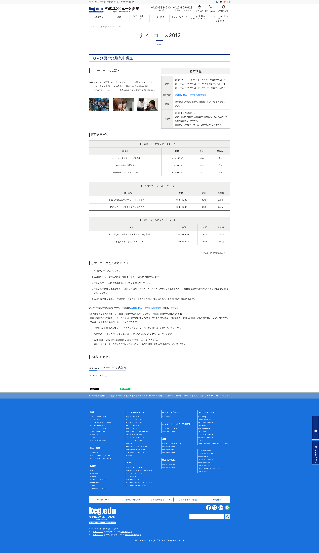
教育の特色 (94, 473)
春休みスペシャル (132, 426)
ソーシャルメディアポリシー (209, 468)
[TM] (102, 515)
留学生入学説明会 (168, 464)
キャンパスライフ (180, 17)
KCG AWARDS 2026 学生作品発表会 (139, 470)
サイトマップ (203, 471)
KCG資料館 (216, 499)
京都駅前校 (94, 452)
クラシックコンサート (134, 473)
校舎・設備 (160, 17)
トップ (91, 27)
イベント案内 (101, 27)
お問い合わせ (210, 11)
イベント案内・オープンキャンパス (200, 17)
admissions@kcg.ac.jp (133, 535)
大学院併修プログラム (98, 488)
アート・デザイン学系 (98, 417)
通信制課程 (94, 435)
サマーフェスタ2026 (134, 467)
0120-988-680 (98, 532)
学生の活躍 (166, 417)
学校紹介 (99, 17)
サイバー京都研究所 (205, 423)
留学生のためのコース (98, 432)
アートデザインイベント (135, 452)
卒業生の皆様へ (157, 395)
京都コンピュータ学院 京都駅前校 (190, 95)
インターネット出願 (169, 429)
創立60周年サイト (205, 429)
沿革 (91, 470)
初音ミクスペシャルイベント (136, 447)
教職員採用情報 (199, 395)
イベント (130, 463)
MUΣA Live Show (132, 479)
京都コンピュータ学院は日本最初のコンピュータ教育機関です (110, 2)
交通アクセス (203, 456)
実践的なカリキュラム (98, 479)
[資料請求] (315, 428)
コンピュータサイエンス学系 (100, 423)
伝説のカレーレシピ (205, 438)
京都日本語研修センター (159, 499)
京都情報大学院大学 (131, 499)
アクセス (199, 11)
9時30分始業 (95, 482)
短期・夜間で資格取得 (98, 441)
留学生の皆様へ (224, 11)
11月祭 (200, 441)
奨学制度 (93, 476)
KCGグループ (103, 499)
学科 (119, 17)
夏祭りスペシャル (132, 417)
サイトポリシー (204, 465)
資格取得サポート (168, 452)
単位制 (92, 485)
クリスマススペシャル (134, 423)
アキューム (202, 426)
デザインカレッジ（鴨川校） (100, 455)
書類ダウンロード (168, 432)
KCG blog (202, 417)
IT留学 (92, 438)
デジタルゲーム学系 (97, 426)
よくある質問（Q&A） (206, 453)
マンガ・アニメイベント (135, 438)
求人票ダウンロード (205, 459)
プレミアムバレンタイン (135, 441)
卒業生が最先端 (168, 450)
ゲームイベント (132, 429)
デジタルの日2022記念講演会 (137, 485)
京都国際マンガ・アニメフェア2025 (139, 482)
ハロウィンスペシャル (134, 420)
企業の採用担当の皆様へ (178, 395)
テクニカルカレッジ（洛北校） (101, 458)
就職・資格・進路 (139, 17)
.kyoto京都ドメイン (205, 420)
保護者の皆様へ (116, 395)
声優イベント (131, 444)
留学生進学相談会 (168, 467)
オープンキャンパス (135, 412)
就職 (164, 439)
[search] (227, 516)
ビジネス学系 (95, 420)
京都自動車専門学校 (188, 499)
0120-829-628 (98, 535)
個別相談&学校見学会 (134, 435)
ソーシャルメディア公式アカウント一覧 (213, 444)
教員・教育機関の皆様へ (136, 395)
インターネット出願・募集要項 (220, 18)
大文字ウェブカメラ (205, 435)
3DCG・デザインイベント (135, 450)
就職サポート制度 (168, 447)
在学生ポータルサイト (218, 395)
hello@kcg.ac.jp (126, 532)
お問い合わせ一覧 (204, 451)
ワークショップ (132, 476)
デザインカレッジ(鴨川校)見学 (137, 432)
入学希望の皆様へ (98, 395)
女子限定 (129, 455)
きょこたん (202, 432)
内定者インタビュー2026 (171, 444)
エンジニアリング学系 (98, 429)
